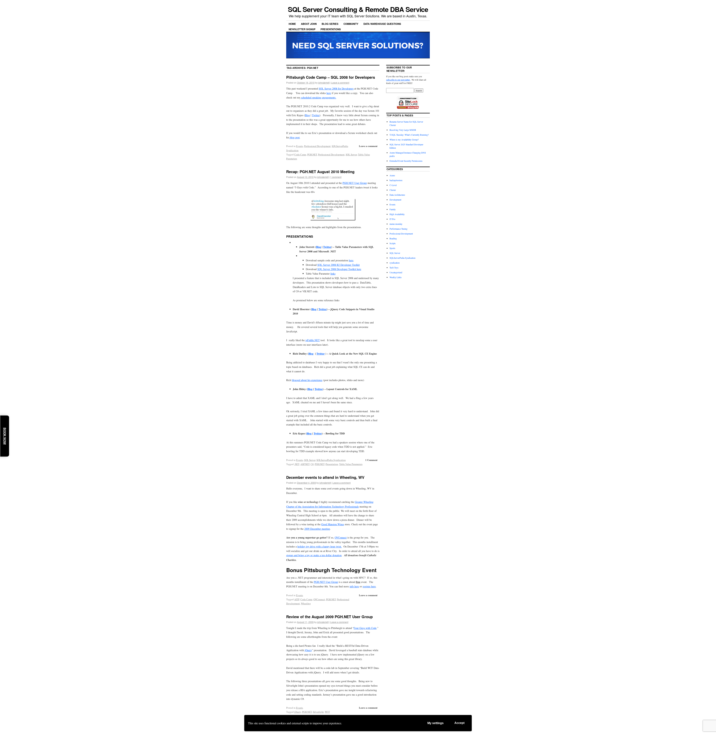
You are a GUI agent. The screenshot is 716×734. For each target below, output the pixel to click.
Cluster (393, 189)
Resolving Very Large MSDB (403, 129)
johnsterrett (323, 82)
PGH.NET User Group (355, 183)
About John (309, 24)
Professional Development (317, 146)
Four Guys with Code (365, 628)
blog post (294, 137)
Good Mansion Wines (332, 524)
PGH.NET (312, 154)
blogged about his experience (307, 380)
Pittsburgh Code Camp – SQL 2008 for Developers (330, 77)
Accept (459, 722)
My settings (435, 723)
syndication (395, 262)
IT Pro (392, 218)
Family (393, 209)
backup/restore (396, 180)
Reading (393, 238)
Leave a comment (340, 82)
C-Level (393, 185)
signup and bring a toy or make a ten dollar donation (314, 555)
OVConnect (341, 537)
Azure (392, 175)
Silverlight (318, 711)
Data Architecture (397, 194)
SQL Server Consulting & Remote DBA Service (358, 9)
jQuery (308, 650)
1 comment (335, 177)
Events (299, 146)
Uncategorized (396, 272)
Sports (392, 248)
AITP (296, 599)
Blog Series (330, 24)
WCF (327, 711)
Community (350, 24)
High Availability (397, 214)
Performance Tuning (398, 228)
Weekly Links (396, 277)
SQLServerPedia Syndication (331, 460)
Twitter (316, 115)
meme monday (396, 223)
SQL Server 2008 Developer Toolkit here (339, 269)
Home (292, 24)
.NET (296, 464)
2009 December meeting (317, 528)
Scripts (393, 243)
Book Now (4, 436)
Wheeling (306, 603)
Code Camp (300, 154)
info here (354, 586)
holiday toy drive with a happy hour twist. (319, 546)
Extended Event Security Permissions (406, 160)
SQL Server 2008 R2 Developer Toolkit (338, 265)
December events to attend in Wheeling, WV (325, 477)
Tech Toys (394, 267)
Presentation (332, 464)
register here (369, 586)
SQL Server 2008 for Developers (336, 88)
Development (395, 199)
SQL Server (351, 154)
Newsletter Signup (302, 29)
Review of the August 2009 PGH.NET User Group (329, 616)
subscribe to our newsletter (398, 79)
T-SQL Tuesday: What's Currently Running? (409, 134)
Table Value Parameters (350, 464)
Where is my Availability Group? (404, 139)
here (328, 93)
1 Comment (371, 460)
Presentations (331, 29)
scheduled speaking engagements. (318, 97)
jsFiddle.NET (312, 340)
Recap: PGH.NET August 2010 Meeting (320, 171)
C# (312, 464)
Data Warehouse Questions (382, 24)
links (332, 273)
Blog (307, 115)
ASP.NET (305, 464)
